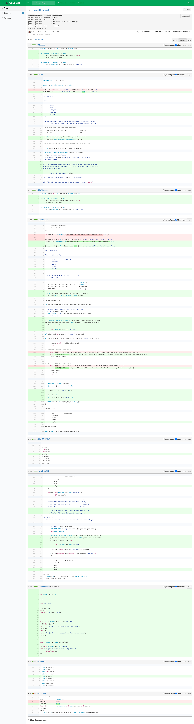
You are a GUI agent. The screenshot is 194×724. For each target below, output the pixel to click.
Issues (73, 3)
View (189, 45)
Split (189, 40)
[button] (28, 3)
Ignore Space (169, 45)
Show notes (181, 45)
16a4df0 (146, 32)
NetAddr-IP (44, 10)
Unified (182, 40)
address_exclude (36, 28)
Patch (175, 40)
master (44, 28)
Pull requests (62, 3)
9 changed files (38, 39)
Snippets (81, 3)
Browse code (186, 16)
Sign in (190, 3)
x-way (35, 10)
